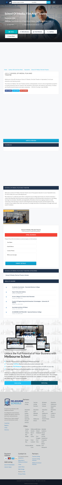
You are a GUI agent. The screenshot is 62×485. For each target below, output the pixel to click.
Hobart (38, 431)
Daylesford (44, 438)
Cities (5, 427)
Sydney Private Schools (27, 415)
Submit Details (21, 263)
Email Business (23, 90)
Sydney (27, 429)
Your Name (9, 242)
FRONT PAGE (7, 467)
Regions (6, 425)
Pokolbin (38, 445)
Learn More (11, 36)
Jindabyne (38, 432)
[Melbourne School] (13, 2)
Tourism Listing (36, 456)
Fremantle (44, 440)
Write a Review (31, 140)
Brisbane (38, 429)
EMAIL (12, 31)
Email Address (10, 246)
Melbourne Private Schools (45, 415)
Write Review (25, 31)
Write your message (12, 254)
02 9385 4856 (10, 24)
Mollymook (28, 445)
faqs (24, 471)
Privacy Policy (21, 474)
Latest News (21, 466)
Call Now (51, 31)
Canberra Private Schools (53, 415)
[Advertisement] (31, 58)
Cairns (32, 436)
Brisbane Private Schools (44, 404)
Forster (43, 436)
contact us (20, 458)
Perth (26, 431)
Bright (27, 436)
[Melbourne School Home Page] (13, 402)
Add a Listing (8, 90)
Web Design (21, 469)
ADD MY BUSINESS (9, 464)
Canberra (44, 431)
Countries (6, 423)
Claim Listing (16, 90)
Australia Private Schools (27, 420)
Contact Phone (10, 250)
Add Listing (44, 383)
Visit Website (38, 31)
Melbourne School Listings (31, 483)
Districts (6, 429)
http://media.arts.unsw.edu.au (31, 24)
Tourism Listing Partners (35, 404)
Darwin (32, 431)
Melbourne (33, 429)
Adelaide (44, 429)
